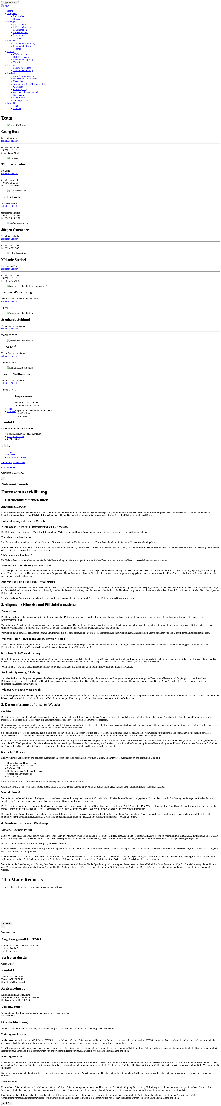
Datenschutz (19, 462)
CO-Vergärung (20, 54)
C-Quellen (18, 86)
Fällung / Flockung (22, 67)
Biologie (11, 21)
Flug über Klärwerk (16, 457)
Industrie (11, 65)
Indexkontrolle (20, 35)
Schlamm (11, 40)
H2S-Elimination (21, 57)
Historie (17, 19)
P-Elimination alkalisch (24, 27)
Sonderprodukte (20, 100)
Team (15, 105)
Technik (17, 38)
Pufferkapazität (20, 32)
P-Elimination (19, 24)
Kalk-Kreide (19, 97)
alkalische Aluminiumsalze (25, 78)
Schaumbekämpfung (23, 59)
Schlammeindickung (23, 46)
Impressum (6, 462)
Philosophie (18, 16)
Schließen (6, 923)
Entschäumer (19, 95)
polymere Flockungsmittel (25, 92)
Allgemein (12, 13)
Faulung (11, 51)
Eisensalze (18, 81)
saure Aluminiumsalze (23, 76)
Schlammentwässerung (24, 43)
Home (10, 10)
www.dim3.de (8, 467)
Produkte (11, 73)
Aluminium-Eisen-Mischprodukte (29, 84)
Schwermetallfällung (23, 70)
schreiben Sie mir (9, 140)
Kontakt (11, 103)
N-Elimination (20, 29)
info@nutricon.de (15, 436)
